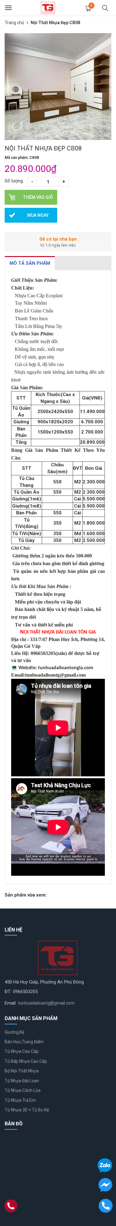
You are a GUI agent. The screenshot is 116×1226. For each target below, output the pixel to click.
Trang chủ (14, 22)
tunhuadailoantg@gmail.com (46, 1003)
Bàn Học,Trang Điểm (24, 1041)
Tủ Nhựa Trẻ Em (20, 1100)
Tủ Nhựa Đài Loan (22, 1080)
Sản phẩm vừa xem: (26, 895)
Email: (10, 1003)
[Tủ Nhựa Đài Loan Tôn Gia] (48, 8)
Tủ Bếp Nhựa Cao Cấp (26, 1061)
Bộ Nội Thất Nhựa (22, 1070)
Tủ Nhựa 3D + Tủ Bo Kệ (27, 1109)
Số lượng (14, 181)
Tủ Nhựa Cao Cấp (22, 1051)
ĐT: (8, 991)
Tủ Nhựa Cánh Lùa (23, 1090)
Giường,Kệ (14, 1032)
